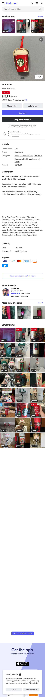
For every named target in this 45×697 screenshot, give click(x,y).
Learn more (15, 136)
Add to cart (33, 106)
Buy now (22, 113)
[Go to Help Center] (11, 148)
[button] (31, 3)
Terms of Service (31, 127)
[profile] (41, 3)
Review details (31, 689)
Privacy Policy (34, 683)
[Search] (40, 9)
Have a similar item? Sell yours (23, 276)
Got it (13, 689)
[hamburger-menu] (3, 3)
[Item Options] (41, 39)
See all (40, 303)
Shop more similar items (22, 633)
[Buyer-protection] (26, 100)
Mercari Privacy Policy (16, 127)
